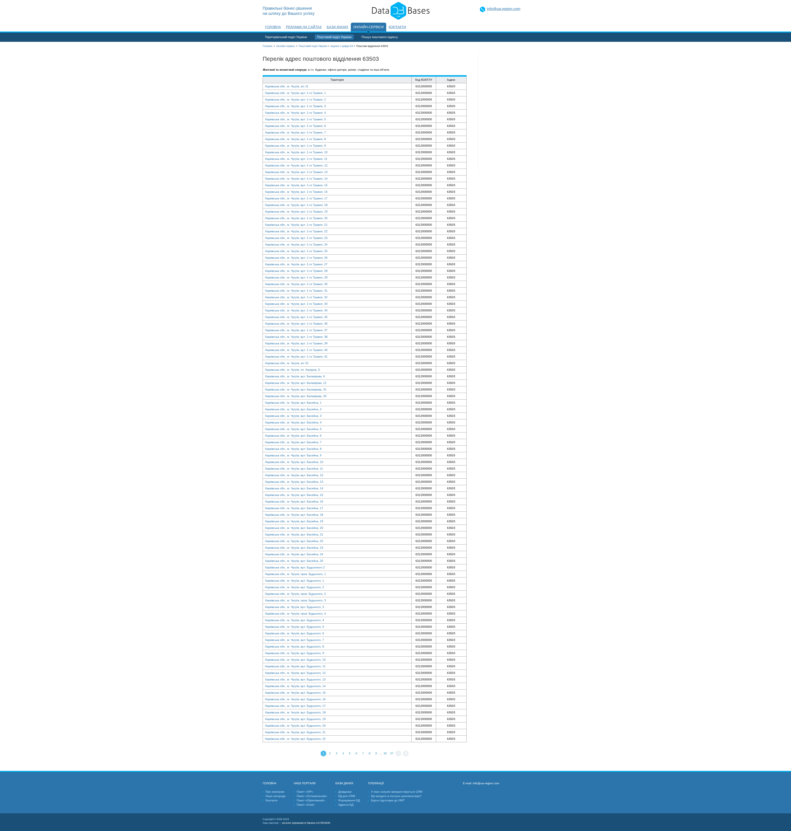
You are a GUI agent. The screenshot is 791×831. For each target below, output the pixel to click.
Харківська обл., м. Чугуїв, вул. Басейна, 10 (294, 462)
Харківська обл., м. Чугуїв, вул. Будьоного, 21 (295, 732)
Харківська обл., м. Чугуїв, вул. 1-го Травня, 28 (296, 270)
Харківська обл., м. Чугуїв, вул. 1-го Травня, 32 (296, 297)
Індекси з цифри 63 (342, 46)
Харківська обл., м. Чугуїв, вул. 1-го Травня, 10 (296, 152)
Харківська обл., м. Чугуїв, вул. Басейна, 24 (294, 554)
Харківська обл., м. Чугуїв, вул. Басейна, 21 (294, 534)
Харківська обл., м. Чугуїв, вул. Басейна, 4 (293, 422)
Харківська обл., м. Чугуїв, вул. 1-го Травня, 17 (296, 198)
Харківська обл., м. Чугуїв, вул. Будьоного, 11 (295, 666)
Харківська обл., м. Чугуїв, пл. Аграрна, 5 (292, 369)
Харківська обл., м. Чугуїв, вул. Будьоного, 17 (295, 705)
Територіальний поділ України (286, 37)
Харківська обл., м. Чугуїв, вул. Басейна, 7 (293, 442)
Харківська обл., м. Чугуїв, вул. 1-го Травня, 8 (295, 139)
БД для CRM (346, 796)
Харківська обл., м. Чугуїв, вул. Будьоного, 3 (294, 607)
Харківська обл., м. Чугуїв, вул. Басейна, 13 (294, 481)
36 (385, 753)
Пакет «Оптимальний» (312, 796)
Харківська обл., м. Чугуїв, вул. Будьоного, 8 (294, 646)
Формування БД (349, 800)
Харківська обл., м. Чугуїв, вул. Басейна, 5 (293, 429)
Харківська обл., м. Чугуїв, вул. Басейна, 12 (294, 475)
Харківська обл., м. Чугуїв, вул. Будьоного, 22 (295, 738)
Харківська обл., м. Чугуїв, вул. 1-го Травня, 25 (296, 251)
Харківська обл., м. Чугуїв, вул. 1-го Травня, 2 (295, 99)
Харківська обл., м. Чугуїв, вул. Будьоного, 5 (294, 626)
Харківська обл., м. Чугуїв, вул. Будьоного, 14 (295, 686)
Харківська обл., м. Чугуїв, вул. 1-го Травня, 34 (296, 310)
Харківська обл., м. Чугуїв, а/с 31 (287, 363)
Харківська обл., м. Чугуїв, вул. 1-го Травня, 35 (296, 317)
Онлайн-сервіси (368, 27)
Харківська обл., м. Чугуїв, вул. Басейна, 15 (294, 495)
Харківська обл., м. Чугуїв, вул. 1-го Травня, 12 (296, 165)
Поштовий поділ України (334, 37)
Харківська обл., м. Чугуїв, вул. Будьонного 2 (295, 567)
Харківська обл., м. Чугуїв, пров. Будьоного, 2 (295, 593)
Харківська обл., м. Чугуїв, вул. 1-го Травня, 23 (296, 238)
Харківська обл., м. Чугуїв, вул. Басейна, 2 (293, 409)
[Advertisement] (503, 112)
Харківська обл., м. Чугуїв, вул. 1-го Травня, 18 (296, 205)
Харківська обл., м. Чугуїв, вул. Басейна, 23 (294, 547)
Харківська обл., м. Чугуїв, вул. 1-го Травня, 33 (296, 303)
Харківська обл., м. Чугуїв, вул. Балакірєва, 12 (295, 383)
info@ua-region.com (503, 9)
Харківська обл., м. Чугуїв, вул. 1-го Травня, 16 (296, 191)
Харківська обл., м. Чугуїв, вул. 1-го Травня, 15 (296, 185)
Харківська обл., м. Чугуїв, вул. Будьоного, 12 (295, 672)
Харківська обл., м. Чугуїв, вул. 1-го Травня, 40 (296, 350)
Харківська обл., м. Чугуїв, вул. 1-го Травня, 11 (296, 158)
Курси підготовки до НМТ (388, 800)
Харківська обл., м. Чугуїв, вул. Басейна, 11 (294, 468)
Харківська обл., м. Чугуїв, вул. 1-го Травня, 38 (296, 336)
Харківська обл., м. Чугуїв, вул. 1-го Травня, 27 (296, 264)
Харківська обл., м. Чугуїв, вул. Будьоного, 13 (295, 679)
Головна (273, 27)
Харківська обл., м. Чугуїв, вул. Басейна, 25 (294, 560)
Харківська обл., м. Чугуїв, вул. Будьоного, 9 (294, 653)
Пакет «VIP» (305, 791)
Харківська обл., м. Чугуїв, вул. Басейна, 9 (293, 455)
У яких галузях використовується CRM (396, 791)
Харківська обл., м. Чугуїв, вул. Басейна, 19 (294, 521)
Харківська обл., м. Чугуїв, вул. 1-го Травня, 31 (296, 290)
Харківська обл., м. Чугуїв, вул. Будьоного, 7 (294, 640)
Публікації (376, 783)
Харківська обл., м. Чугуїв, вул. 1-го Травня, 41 (296, 356)
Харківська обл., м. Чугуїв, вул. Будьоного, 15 (295, 692)
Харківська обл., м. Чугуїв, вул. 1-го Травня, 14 (296, 178)
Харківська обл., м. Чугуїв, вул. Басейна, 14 (294, 488)
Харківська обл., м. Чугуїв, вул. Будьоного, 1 (294, 580)
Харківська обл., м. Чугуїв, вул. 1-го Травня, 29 (296, 277)
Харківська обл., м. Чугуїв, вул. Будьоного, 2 (294, 587)
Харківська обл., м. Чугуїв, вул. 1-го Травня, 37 (296, 330)
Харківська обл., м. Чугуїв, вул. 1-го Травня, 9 (295, 145)
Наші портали (305, 783)
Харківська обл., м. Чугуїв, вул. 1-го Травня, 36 (296, 323)
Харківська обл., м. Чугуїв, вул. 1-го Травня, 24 (296, 244)
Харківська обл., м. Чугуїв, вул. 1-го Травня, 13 (296, 172)
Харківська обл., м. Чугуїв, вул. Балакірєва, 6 (295, 376)
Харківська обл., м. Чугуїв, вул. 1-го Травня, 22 (296, 231)
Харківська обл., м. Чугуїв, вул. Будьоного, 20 (295, 725)
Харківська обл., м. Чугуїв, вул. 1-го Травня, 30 (296, 284)
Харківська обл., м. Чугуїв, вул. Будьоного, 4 (294, 620)
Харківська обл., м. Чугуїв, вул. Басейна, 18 (294, 514)
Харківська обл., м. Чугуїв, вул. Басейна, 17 (294, 508)
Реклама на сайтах (304, 27)
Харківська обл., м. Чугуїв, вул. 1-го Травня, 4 (295, 112)
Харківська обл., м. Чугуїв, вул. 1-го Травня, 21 (296, 224)
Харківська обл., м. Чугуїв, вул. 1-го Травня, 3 (295, 106)
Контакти (397, 27)
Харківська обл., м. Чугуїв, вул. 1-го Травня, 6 (295, 125)
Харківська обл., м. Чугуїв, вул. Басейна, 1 (293, 402)
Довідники (345, 791)
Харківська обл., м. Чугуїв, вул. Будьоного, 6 (294, 633)
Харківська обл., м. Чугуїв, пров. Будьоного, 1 (295, 574)
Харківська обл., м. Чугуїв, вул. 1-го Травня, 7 (295, 132)
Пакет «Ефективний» (311, 800)
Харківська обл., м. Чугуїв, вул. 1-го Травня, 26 (296, 257)
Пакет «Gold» (306, 804)
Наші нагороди (276, 796)
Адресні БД (345, 804)
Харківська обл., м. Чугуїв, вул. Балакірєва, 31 (295, 389)
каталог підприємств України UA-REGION (306, 823)
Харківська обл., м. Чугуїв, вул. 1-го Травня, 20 (296, 218)
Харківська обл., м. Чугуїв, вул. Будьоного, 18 (295, 712)
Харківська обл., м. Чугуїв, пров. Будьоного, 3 (295, 600)
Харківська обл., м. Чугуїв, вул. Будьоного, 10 (295, 659)
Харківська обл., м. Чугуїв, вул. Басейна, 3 (293, 415)
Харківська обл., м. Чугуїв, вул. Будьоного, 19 (295, 719)
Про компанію (275, 791)
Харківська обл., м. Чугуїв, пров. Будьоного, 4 (295, 613)
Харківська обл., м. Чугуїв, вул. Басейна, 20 (294, 527)
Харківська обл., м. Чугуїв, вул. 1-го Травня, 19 (296, 211)
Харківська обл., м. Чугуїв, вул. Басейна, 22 (294, 541)
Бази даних (337, 27)
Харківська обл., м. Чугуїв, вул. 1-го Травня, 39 (296, 343)
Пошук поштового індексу (380, 37)
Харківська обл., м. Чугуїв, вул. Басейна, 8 (293, 448)
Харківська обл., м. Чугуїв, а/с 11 (286, 86)
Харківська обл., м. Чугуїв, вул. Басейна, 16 (294, 501)
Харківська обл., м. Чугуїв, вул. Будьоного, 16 (295, 699)
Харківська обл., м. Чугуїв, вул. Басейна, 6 (293, 435)
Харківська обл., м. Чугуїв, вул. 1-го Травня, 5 (295, 119)
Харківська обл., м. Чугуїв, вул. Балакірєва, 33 (295, 396)
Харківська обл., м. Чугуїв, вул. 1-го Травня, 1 (295, 93)
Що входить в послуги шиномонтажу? (396, 796)
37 (391, 753)
